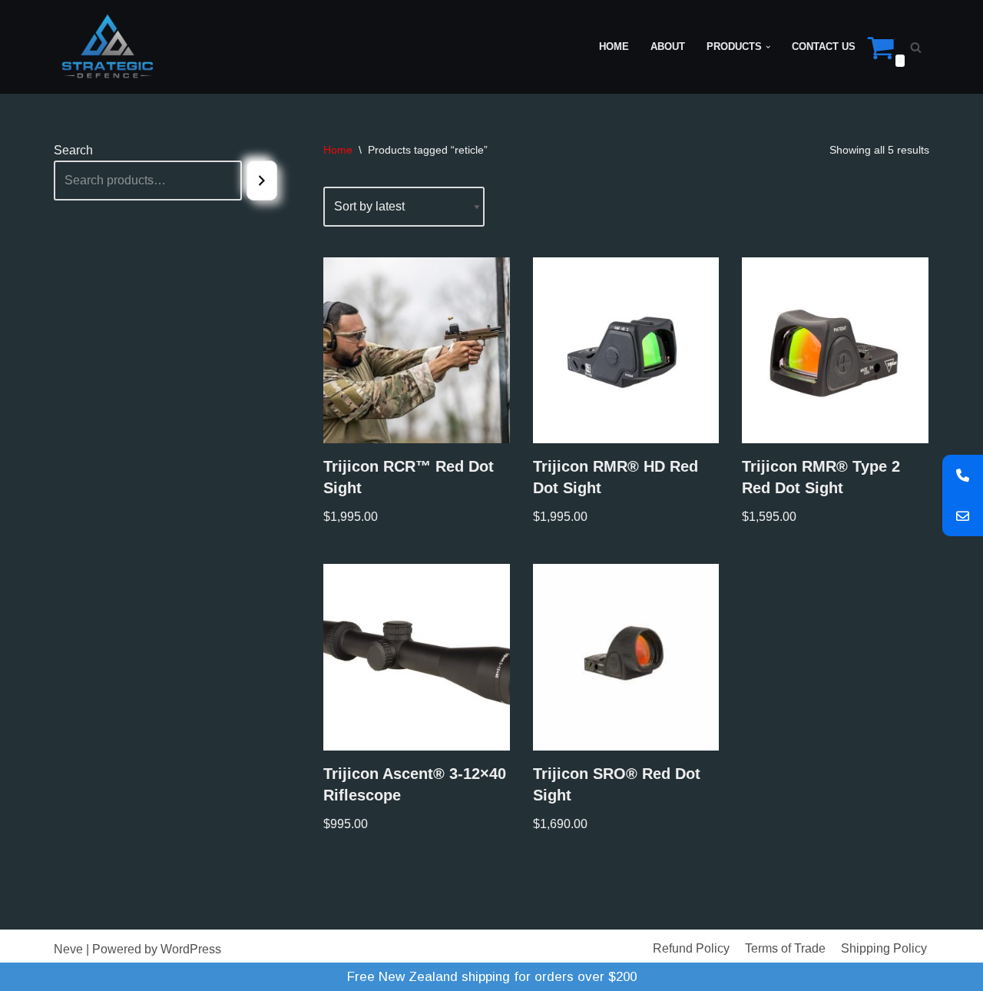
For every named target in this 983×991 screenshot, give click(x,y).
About (667, 46)
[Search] (916, 47)
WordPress (191, 949)
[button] (768, 47)
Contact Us (824, 46)
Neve (68, 949)
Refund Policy (691, 948)
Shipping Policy (884, 948)
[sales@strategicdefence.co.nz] (962, 516)
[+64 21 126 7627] (962, 475)
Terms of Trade (785, 948)
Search (73, 150)
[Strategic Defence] (107, 47)
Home (614, 46)
